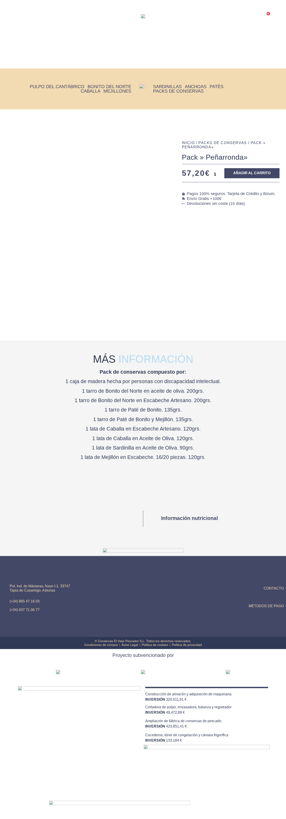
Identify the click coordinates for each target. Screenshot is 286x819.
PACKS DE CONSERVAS (178, 91)
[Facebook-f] (278, 598)
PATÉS (216, 86)
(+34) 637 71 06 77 (25, 610)
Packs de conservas (132, 49)
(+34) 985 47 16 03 (25, 601)
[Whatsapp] (255, 598)
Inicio (110, 49)
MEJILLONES (117, 91)
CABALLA (90, 91)
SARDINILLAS (167, 86)
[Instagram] (267, 598)
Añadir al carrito (252, 173)
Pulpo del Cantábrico (57, 86)
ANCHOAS (195, 86)
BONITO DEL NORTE (109, 86)
